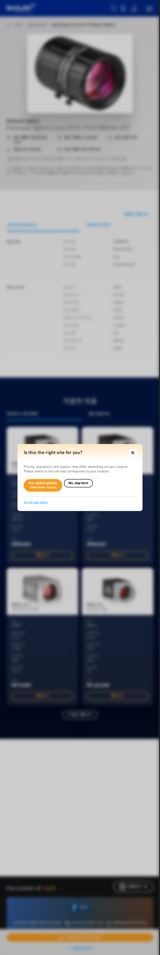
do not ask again (36, 502)
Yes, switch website (43, 485)
